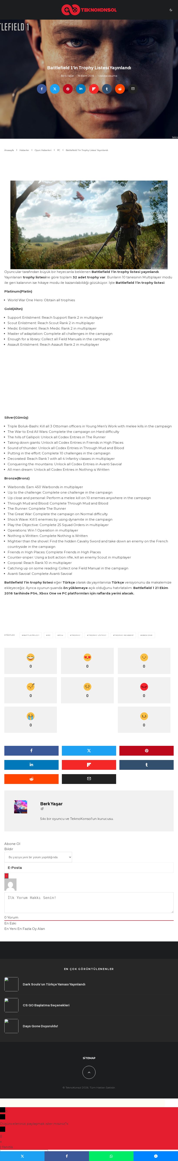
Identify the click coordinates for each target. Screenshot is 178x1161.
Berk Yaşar (67, 75)
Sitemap (89, 1058)
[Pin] (68, 89)
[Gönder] (120, 89)
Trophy (76, 635)
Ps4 (61, 635)
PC (49, 635)
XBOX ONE (147, 635)
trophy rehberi (123, 635)
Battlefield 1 (31, 635)
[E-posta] (133, 89)
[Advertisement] (89, 167)
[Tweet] (55, 89)
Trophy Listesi (97, 635)
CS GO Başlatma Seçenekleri (46, 1005)
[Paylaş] (42, 89)
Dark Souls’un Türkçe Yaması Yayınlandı (54, 984)
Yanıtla (7, 1147)
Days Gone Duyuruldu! (40, 1026)
